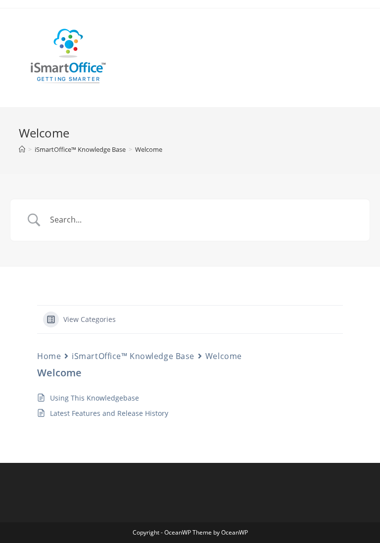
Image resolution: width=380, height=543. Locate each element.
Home (49, 356)
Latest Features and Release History (109, 413)
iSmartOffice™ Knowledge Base (133, 356)
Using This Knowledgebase (94, 398)
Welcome (148, 149)
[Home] (22, 149)
